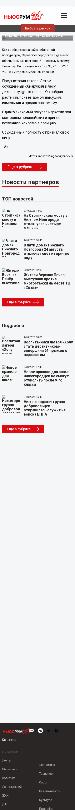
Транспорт (46, 773)
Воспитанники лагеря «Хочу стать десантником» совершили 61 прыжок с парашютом (48, 348)
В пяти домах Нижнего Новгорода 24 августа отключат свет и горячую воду (46, 251)
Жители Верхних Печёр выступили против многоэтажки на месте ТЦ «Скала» (47, 281)
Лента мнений (12, 786)
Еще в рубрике (20, 167)
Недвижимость (50, 791)
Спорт (43, 782)
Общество (9, 769)
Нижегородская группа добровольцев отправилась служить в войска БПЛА (45, 408)
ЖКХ (5, 795)
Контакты (9, 739)
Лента (6, 760)
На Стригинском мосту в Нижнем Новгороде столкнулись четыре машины (46, 221)
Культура (45, 800)
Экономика (47, 765)
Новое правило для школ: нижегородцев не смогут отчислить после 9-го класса (46, 378)
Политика (8, 778)
